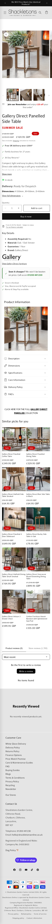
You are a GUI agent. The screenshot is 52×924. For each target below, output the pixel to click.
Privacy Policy (12, 781)
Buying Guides (13, 770)
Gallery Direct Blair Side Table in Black (38, 495)
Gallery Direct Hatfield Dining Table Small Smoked (14, 575)
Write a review (26, 671)
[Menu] (5, 12)
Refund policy (26, 914)
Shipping (16, 140)
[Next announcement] (47, 3)
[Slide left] (3, 95)
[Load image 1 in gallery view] (13, 95)
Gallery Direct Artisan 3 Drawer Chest (11, 617)
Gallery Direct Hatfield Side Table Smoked (13, 495)
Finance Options (14, 754)
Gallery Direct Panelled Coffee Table (11, 455)
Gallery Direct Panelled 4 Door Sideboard (12, 535)
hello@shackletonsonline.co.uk (27, 834)
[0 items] (46, 12)
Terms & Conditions (15, 777)
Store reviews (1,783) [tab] (38, 648)
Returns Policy (12, 751)
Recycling (10, 785)
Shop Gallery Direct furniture (14, 263)
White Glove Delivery (16, 743)
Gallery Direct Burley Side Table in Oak (36, 535)
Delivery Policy (13, 747)
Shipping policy (18, 918)
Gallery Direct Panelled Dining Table (35, 455)
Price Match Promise (16, 758)
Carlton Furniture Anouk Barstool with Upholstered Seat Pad (36, 618)
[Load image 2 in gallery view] (26, 95)
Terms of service (40, 914)
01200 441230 (34, 274)
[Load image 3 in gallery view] (39, 95)
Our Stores (11, 794)
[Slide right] (49, 95)
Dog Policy (11, 850)
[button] (40, 13)
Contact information (34, 918)
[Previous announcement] (5, 3)
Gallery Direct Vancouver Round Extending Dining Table (36, 576)
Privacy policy (13, 914)
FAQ (8, 766)
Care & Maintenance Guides (19, 762)
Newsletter (11, 788)
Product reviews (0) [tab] (14, 648)
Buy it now (26, 216)
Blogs (8, 773)
